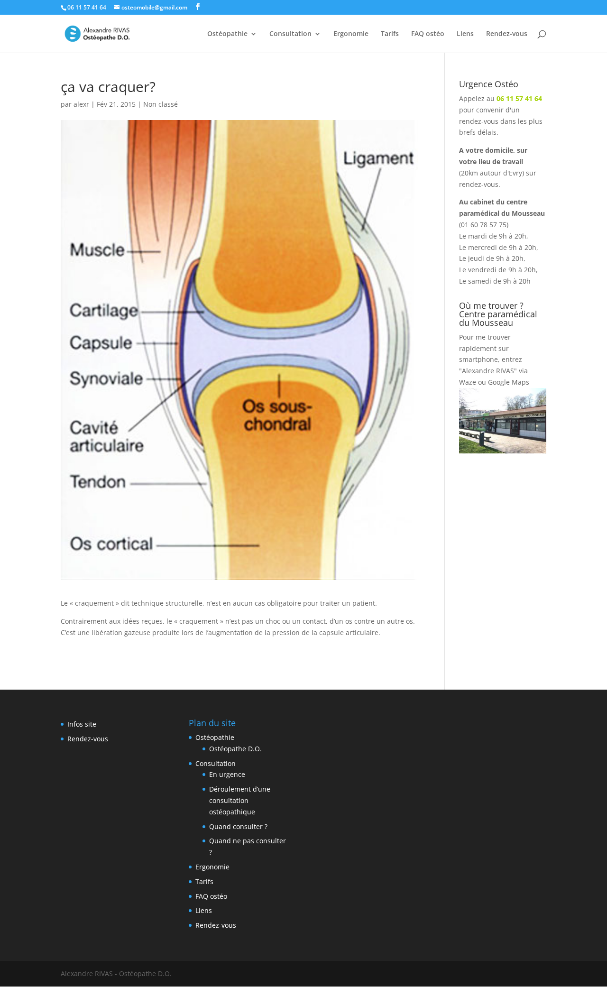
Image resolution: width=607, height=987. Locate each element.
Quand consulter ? (238, 826)
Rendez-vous (506, 34)
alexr (81, 104)
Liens (465, 34)
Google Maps (508, 382)
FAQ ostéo (427, 34)
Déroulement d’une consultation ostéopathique (239, 800)
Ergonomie (350, 34)
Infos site (81, 724)
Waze (467, 382)
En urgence (227, 774)
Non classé (160, 104)
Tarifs (390, 34)
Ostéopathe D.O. (235, 748)
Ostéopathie (227, 34)
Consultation (290, 34)
